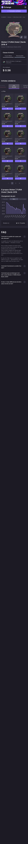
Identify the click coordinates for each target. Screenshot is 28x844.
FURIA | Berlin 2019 (17, 17)
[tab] (5, 199)
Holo (24, 17)
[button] (7, 109)
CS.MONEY (3, 17)
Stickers (9, 17)
